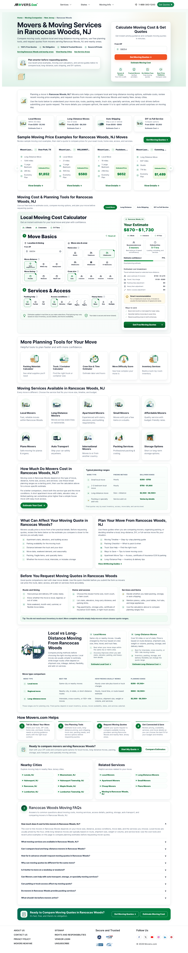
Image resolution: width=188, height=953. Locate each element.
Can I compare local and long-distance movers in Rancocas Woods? (93, 849)
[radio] (30, 265)
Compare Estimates (155, 749)
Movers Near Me (23, 943)
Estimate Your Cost (34, 505)
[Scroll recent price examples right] (170, 168)
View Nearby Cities (64, 52)
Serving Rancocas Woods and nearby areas (35, 52)
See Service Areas (82, 52)
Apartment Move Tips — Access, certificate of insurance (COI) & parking (135, 555)
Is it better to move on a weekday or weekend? (93, 870)
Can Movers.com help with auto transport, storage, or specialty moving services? (93, 876)
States (84, 4)
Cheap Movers (109, 786)
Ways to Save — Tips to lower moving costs (123, 551)
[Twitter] (145, 937)
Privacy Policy (22, 939)
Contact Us (20, 934)
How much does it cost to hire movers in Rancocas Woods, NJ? (93, 824)
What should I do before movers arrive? (93, 898)
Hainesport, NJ (31, 780)
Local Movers (108, 775)
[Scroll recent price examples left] (17, 168)
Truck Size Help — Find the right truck (120, 547)
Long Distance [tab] (126, 207)
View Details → (35, 185)
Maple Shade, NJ (68, 786)
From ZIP (118, 44)
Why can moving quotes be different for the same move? (93, 863)
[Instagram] (158, 937)
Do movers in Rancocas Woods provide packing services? (93, 891)
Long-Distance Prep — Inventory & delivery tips (124, 559)
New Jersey (49, 18)
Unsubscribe (62, 943)
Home (20, 18)
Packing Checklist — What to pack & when (122, 543)
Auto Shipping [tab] (142, 207)
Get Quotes (164, 4)
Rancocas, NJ (30, 786)
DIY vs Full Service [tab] (161, 207)
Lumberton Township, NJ (72, 792)
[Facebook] (139, 937)
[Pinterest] (171, 937)
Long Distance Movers (148, 775)
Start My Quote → (130, 749)
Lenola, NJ (29, 775)
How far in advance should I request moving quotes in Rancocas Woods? (93, 856)
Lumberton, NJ (31, 792)
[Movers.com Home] (26, 4)
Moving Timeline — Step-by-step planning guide (125, 539)
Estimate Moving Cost (141, 63)
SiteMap (59, 930)
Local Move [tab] (110, 207)
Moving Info (105, 4)
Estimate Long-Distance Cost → (146, 664)
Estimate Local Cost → (101, 664)
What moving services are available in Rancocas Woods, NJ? (93, 841)
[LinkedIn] (165, 937)
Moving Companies (33, 18)
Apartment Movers (111, 780)
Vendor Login (62, 939)
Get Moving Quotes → (141, 57)
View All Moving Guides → (110, 564)
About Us (19, 930)
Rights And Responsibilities (70, 934)
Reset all (111, 236)
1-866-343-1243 (146, 4)
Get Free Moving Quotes (144, 324)
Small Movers (144, 780)
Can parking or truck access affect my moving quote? (93, 884)
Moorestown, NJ (67, 775)
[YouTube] (152, 937)
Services (64, 4)
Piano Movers (144, 786)
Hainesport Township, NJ (72, 780)
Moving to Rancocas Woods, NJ (115, 792)
